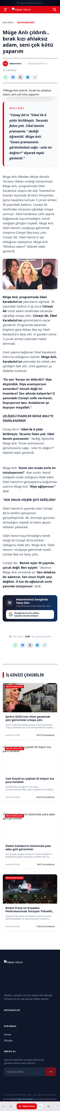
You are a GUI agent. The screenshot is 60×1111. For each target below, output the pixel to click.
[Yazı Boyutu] (11, 1106)
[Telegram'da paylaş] (28, 77)
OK (50, 1071)
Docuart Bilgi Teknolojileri (21, 1099)
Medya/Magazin (25, 22)
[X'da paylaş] (20, 77)
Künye (7, 1034)
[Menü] (6, 10)
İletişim (8, 1040)
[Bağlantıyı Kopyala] (35, 77)
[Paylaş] (48, 1106)
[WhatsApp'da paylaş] (6, 77)
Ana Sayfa (8, 22)
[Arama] (54, 9)
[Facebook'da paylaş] (13, 77)
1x (40, 1106)
